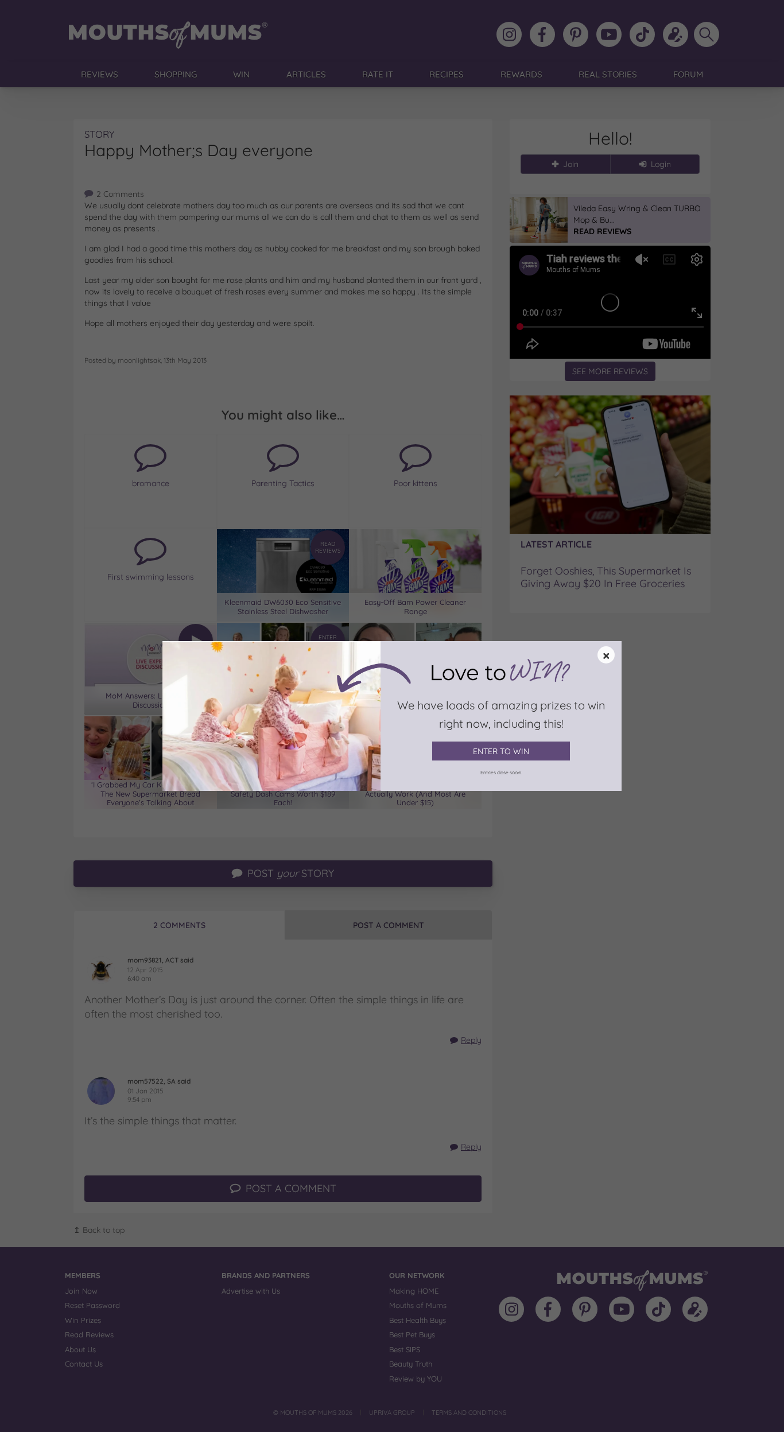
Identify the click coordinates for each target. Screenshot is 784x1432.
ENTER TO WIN (501, 751)
